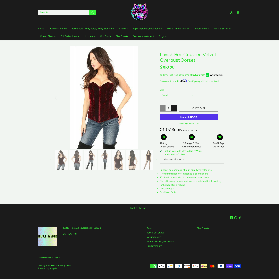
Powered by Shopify (47, 268)
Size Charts (203, 228)
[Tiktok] (240, 217)
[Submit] (92, 12)
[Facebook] (231, 217)
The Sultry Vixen (63, 265)
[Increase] (174, 108)
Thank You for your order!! (160, 241)
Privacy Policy (154, 245)
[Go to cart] (238, 12)
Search (150, 228)
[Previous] (59, 97)
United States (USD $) (48, 257)
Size (162, 90)
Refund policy (154, 236)
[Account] (231, 12)
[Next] (148, 97)
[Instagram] (235, 217)
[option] (104, 97)
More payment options (189, 123)
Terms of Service (155, 232)
